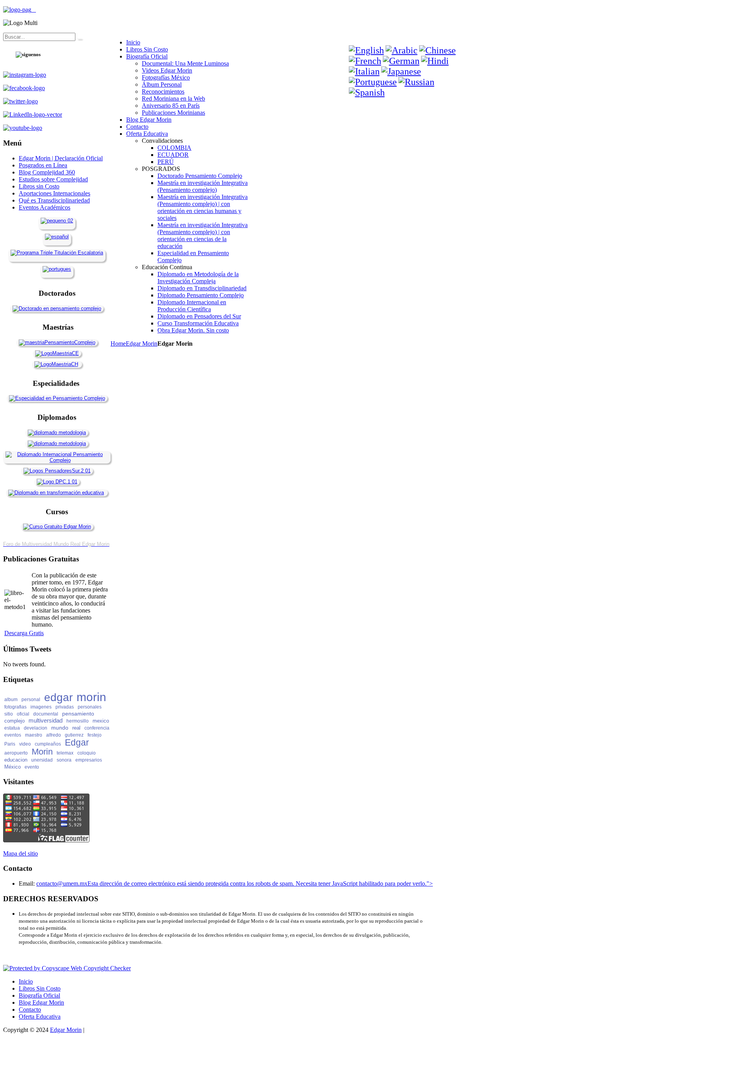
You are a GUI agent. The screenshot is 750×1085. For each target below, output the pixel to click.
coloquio (86, 753)
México (12, 767)
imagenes (41, 707)
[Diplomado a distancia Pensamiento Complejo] (56, 460)
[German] (401, 60)
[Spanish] (367, 92)
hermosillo (77, 721)
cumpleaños (48, 744)
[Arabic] (402, 50)
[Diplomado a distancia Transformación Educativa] (56, 492)
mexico (101, 721)
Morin (42, 751)
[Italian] (364, 71)
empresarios (88, 760)
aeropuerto (16, 753)
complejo (14, 721)
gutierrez (74, 735)
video (25, 744)
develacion (35, 728)
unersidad (42, 760)
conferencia (96, 728)
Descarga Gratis (24, 633)
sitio (8, 714)
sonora (64, 760)
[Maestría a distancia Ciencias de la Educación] (57, 353)
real (76, 728)
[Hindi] (435, 60)
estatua (12, 728)
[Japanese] (401, 71)
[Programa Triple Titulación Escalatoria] (57, 253)
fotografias (15, 707)
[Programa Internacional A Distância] (57, 269)
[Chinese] (437, 50)
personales (90, 707)
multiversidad (45, 720)
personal (30, 699)
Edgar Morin (141, 343)
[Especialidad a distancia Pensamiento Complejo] (57, 398)
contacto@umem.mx (62, 883)
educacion (15, 760)
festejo (95, 735)
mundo (59, 728)
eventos (12, 735)
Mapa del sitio (20, 853)
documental (45, 714)
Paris (9, 744)
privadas (64, 707)
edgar (58, 697)
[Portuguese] (373, 81)
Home (118, 343)
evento (32, 767)
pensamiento (78, 713)
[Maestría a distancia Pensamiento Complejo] (57, 342)
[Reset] (79, 38)
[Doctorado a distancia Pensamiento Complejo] (56, 308)
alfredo (53, 735)
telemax (65, 753)
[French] (365, 60)
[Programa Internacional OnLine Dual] (57, 237)
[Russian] (416, 81)
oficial (23, 714)
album (11, 699)
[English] (366, 50)
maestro (33, 735)
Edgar (77, 742)
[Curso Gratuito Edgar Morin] (57, 526)
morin (91, 697)
